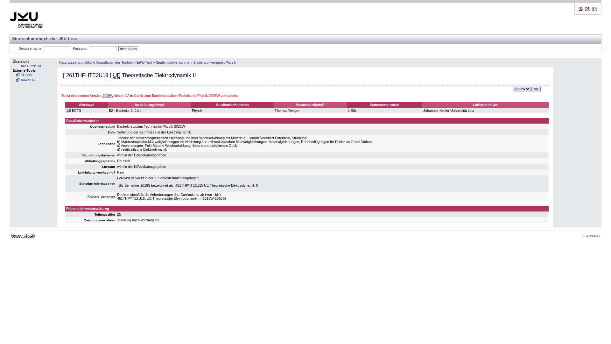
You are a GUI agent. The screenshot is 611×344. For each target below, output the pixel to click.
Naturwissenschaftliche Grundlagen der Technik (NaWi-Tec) (105, 62)
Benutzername (30, 48)
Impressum (591, 235)
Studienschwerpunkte (172, 62)
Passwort (80, 48)
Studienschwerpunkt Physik (214, 62)
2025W (107, 95)
